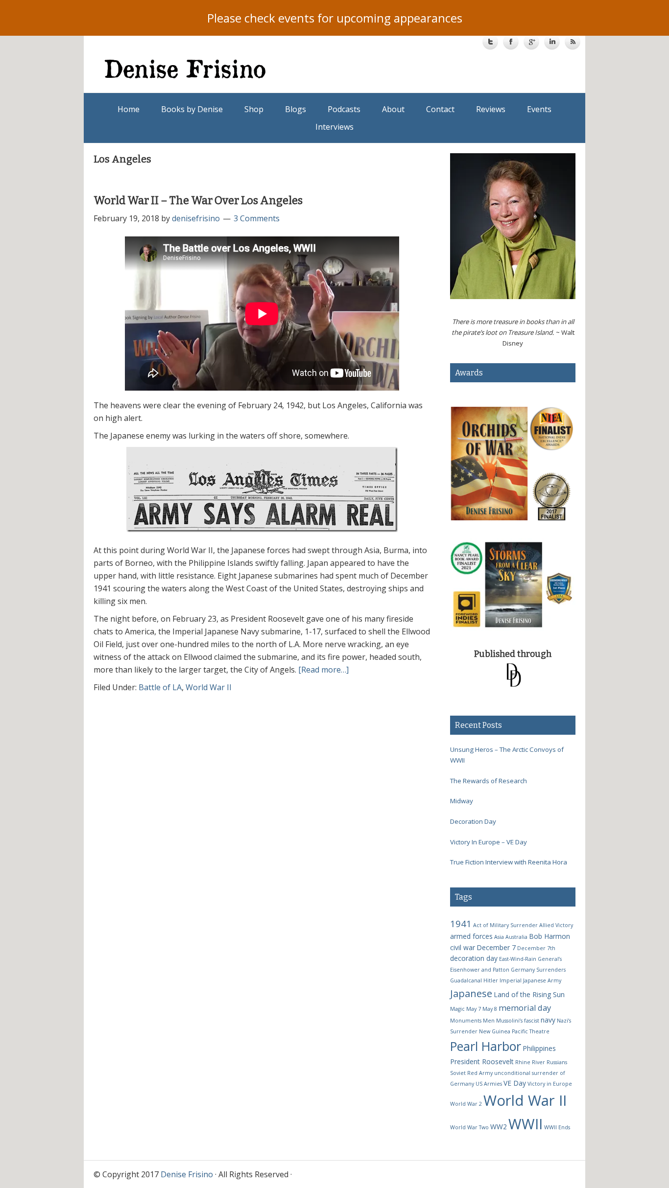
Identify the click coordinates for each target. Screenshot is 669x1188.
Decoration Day (473, 821)
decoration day (474, 958)
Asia (499, 936)
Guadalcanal (466, 980)
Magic (457, 1008)
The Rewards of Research (488, 780)
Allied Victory (556, 925)
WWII (525, 1123)
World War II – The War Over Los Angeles (198, 200)
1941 (461, 923)
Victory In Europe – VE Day (488, 842)
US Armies (489, 1083)
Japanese (471, 993)
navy (548, 1020)
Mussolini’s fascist (517, 1020)
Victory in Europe (549, 1083)
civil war (462, 947)
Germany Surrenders (538, 969)
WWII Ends (557, 1127)
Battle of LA (160, 687)
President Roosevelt (482, 1061)
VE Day (514, 1083)
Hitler (490, 980)
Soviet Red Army (471, 1073)
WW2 (498, 1126)
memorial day (525, 1007)
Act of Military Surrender (505, 925)
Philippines (539, 1048)
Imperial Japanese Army (530, 980)
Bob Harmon (549, 936)
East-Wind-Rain (517, 958)
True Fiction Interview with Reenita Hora (508, 862)
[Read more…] (323, 669)
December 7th (536, 948)
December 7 (496, 947)
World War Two (469, 1127)
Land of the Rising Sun (529, 994)
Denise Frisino (220, 68)
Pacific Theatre (531, 1031)
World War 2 (466, 1103)
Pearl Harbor (485, 1046)
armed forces (471, 936)
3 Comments (257, 218)
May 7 (473, 1008)
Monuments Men (472, 1020)
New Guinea (494, 1031)
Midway (461, 800)
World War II (209, 687)
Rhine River (530, 1062)
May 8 (489, 1008)
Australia (516, 936)
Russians (557, 1062)
